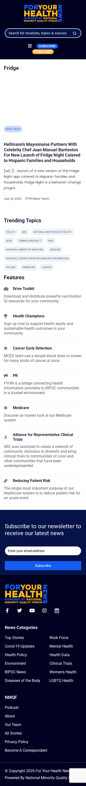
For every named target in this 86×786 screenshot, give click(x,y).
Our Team (13, 724)
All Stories (13, 733)
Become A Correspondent (26, 750)
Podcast (12, 707)
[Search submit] (74, 33)
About (10, 716)
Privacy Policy (16, 742)
